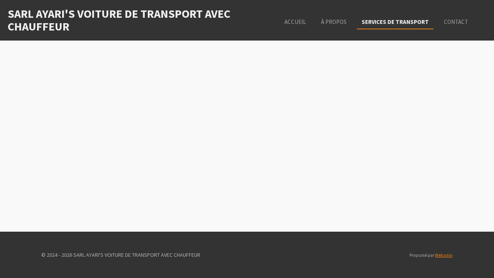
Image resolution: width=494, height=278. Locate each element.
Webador (444, 255)
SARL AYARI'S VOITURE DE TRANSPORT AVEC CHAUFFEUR (119, 20)
